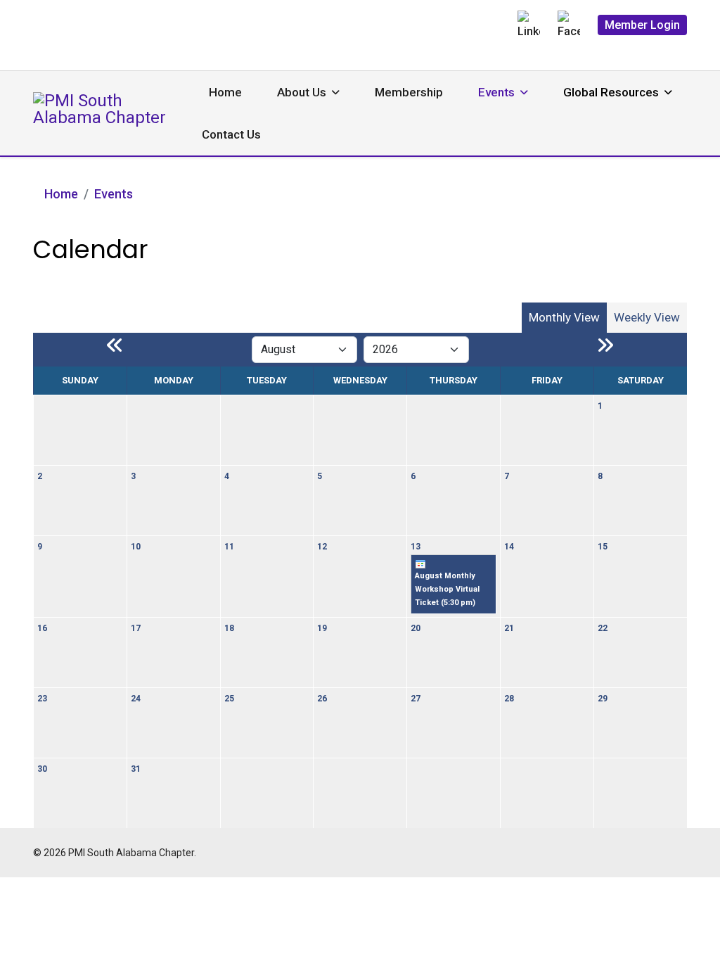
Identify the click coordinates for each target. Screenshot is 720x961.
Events (496, 92)
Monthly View (564, 317)
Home (225, 92)
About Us (301, 92)
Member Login (642, 25)
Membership (409, 92)
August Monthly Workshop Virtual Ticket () (447, 589)
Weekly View (647, 317)
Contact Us (231, 134)
